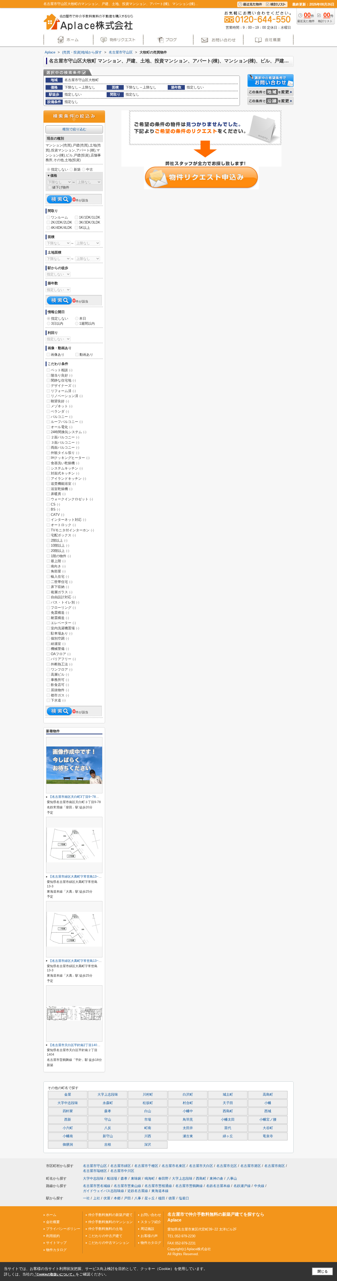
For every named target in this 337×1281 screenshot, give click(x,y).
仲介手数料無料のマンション (110, 1222)
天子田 (228, 1103)
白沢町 (188, 1094)
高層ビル (60, 674)
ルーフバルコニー (67, 422)
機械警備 (60, 649)
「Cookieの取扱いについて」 (54, 1274)
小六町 (68, 1128)
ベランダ (60, 411)
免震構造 (60, 613)
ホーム (51, 1215)
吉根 (107, 1144)
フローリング (63, 608)
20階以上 (60, 551)
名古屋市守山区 (95, 1166)
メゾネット (61, 406)
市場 (147, 1119)
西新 (67, 1119)
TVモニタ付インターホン (72, 530)
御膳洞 (68, 1144)
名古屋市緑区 (120, 1166)
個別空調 (60, 638)
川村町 (148, 1094)
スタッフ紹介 (151, 1222)
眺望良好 (60, 401)
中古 (89, 169)
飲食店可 (60, 685)
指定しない (59, 169)
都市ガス (60, 695)
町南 (147, 1128)
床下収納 (60, 587)
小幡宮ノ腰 (267, 1119)
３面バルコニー (65, 442)
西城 (267, 1111)
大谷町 (268, 1128)
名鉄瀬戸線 (242, 1186)
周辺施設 (147, 1229)
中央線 (259, 1186)
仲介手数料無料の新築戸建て (110, 1215)
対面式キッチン (65, 473)
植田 (161, 1198)
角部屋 (58, 571)
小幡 (267, 1103)
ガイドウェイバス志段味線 (103, 1191)
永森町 (108, 1103)
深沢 (147, 1144)
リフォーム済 (63, 391)
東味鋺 (136, 1178)
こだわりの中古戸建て (105, 1236)
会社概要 (53, 1222)
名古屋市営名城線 (96, 1186)
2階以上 (59, 540)
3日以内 (57, 323)
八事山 (232, 1178)
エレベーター (63, 623)
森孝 (107, 1111)
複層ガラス (61, 592)
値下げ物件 (60, 187)
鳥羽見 (188, 1119)
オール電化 (61, 427)
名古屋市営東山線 (127, 1186)
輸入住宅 (60, 576)
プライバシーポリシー (63, 1229)
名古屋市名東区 (174, 1166)
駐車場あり (61, 633)
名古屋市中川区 (122, 1171)
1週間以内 (87, 323)
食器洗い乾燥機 (65, 463)
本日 (82, 318)
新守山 (108, 1136)
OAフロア (61, 654)
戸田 (127, 1198)
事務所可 (60, 680)
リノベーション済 (67, 396)
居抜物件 (60, 690)
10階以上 (60, 545)
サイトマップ (56, 1243)
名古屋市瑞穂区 (95, 1171)
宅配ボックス (63, 535)
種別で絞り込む (74, 129)
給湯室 (58, 644)
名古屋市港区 (250, 1166)
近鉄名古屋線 (137, 1191)
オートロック (63, 525)
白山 (147, 1111)
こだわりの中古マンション (108, 1243)
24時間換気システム (68, 432)
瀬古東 (188, 1136)
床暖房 (58, 494)
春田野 (163, 1178)
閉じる (323, 1271)
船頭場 (112, 1178)
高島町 (268, 1094)
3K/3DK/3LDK (89, 222)
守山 (107, 1119)
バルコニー (61, 417)
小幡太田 (228, 1119)
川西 (147, 1136)
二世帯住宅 (61, 582)
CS (55, 504)
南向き (58, 566)
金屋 (67, 1094)
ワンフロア (61, 669)
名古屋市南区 (274, 1166)
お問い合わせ (151, 1215)
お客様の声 (149, 1236)
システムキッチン (67, 468)
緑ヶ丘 (228, 1136)
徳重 (171, 1198)
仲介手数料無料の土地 (105, 1229)
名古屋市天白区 (201, 1166)
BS (55, 509)
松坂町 (148, 1103)
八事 (137, 1198)
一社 (86, 1198)
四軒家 (68, 1111)
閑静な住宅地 (63, 380)
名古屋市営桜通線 (158, 1186)
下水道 (58, 700)
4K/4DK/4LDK (61, 228)
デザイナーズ (63, 386)
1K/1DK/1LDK (89, 217)
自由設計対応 (63, 597)
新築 (77, 169)
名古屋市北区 (226, 1166)
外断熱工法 (61, 664)
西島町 (228, 1111)
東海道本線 (159, 1191)
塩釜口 (184, 1198)
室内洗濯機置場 (65, 628)
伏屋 (106, 1198)
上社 (96, 1198)
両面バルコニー (65, 447)
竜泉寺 (268, 1136)
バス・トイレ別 (65, 602)
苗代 (227, 1128)
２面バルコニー (65, 437)
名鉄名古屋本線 (218, 1186)
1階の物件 (61, 556)
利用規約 (53, 1236)
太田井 (188, 1128)
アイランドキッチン (68, 479)
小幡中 (188, 1111)
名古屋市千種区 (146, 1166)
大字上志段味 (107, 1094)
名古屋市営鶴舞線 (189, 1186)
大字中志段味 (67, 1103)
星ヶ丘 (150, 1198)
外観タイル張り (65, 453)
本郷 (117, 1198)
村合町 (188, 1103)
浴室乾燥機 (61, 489)
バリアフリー (63, 659)
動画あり (86, 355)
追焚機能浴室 (63, 484)
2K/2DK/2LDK (61, 222)
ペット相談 (61, 370)
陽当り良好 (61, 375)
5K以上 (84, 228)
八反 (107, 1128)
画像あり (58, 355)
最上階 (58, 561)
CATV (57, 515)
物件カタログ (56, 1250)
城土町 (228, 1094)
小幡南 (68, 1136)
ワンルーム (59, 217)
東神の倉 (216, 1178)
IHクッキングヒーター (70, 458)
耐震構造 (60, 618)
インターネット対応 (68, 520)
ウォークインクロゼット (72, 499)
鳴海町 (150, 1178)
